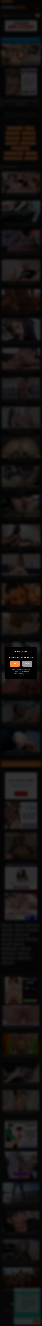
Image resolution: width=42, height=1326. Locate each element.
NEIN (27, 664)
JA (15, 664)
